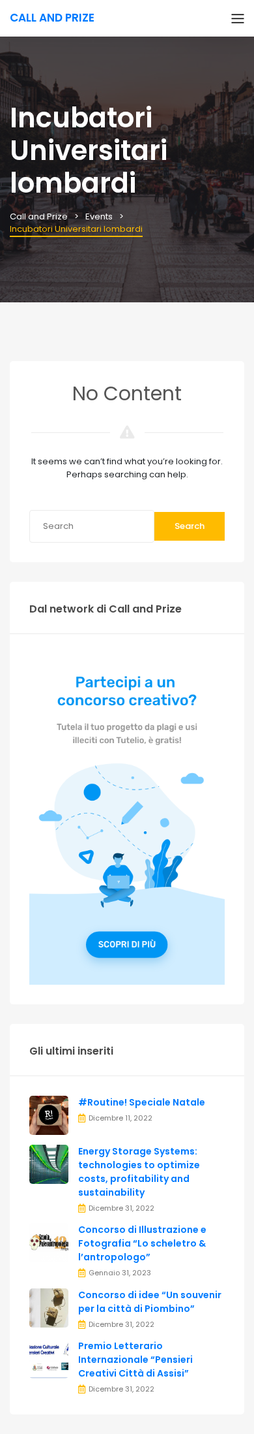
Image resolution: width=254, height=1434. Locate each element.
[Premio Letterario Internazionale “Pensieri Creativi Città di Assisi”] (48, 1358)
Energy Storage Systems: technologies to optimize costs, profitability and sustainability (139, 1172)
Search (190, 526)
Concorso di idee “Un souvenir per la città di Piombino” (149, 1301)
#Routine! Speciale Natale (141, 1102)
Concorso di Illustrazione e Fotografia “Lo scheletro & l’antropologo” (142, 1243)
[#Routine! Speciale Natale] (48, 1114)
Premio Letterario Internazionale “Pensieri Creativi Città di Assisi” (135, 1359)
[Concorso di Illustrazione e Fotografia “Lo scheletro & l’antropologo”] (48, 1242)
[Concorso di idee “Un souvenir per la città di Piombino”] (48, 1307)
